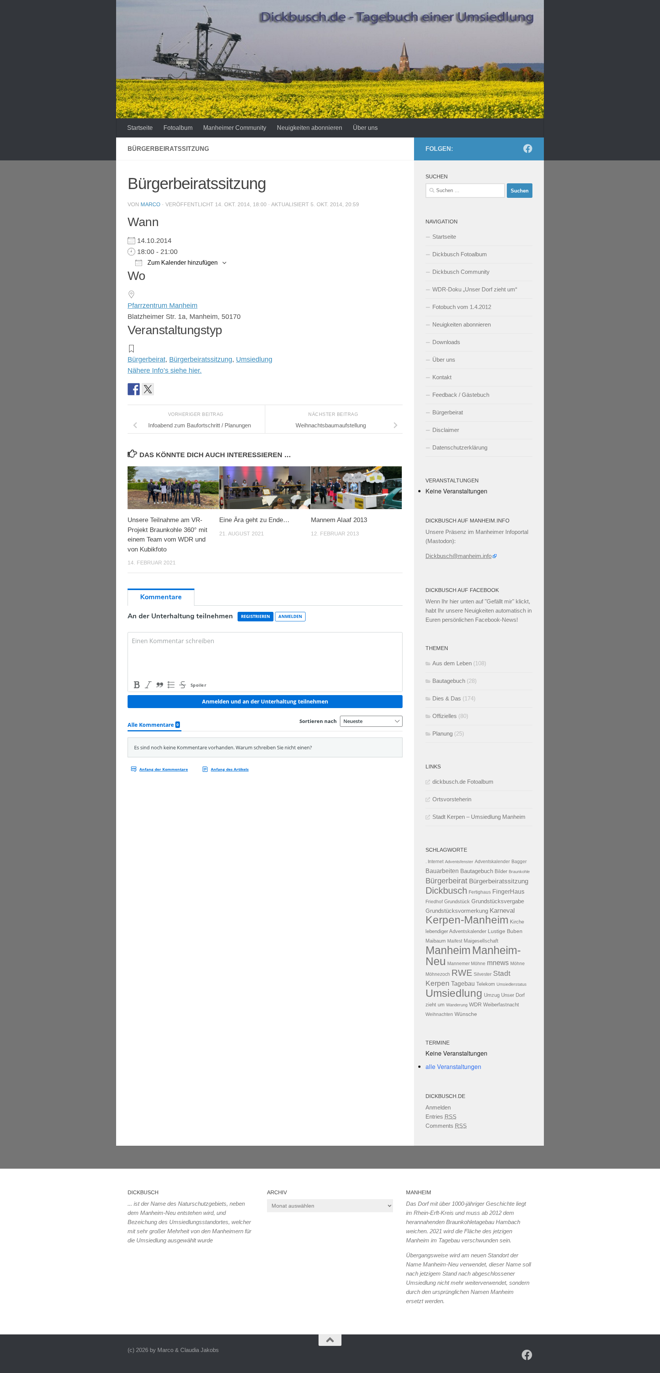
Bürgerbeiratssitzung (200, 359)
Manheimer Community (234, 128)
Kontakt (441, 377)
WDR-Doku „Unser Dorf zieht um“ (474, 289)
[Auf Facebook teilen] (134, 389)
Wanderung (456, 1005)
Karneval (502, 910)
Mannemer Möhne (466, 963)
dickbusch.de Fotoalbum (462, 781)
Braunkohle (519, 871)
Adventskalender (492, 861)
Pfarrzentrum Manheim (162, 305)
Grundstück (457, 901)
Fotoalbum (177, 128)
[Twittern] (148, 389)
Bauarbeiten (442, 870)
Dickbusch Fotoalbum (459, 254)
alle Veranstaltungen (453, 1066)
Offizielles (444, 716)
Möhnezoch (437, 974)
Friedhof (434, 901)
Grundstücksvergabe (497, 901)
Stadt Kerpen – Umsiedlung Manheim (479, 816)
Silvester (483, 974)
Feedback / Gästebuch (460, 394)
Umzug (492, 995)
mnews (498, 963)
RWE (461, 973)
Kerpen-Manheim (466, 920)
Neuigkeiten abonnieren (309, 128)
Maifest (454, 941)
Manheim (448, 950)
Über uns (365, 128)
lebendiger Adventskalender (455, 931)
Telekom (485, 984)
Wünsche (466, 1014)
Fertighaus (480, 892)
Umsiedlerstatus (512, 984)
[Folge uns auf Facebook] (527, 148)
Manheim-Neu (473, 955)
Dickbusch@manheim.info (458, 556)
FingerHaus (508, 891)
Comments (446, 1125)
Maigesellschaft (481, 941)
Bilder (501, 871)
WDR (475, 1004)
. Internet (434, 861)
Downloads (446, 342)
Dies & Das (446, 698)
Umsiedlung (254, 359)
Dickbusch (446, 890)
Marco (150, 204)
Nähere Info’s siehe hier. (165, 370)
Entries (440, 1116)
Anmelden (438, 1107)
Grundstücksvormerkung (456, 910)
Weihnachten (439, 1014)
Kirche (517, 922)
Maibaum (435, 941)
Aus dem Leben (452, 663)
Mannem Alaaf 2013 (339, 520)
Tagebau (463, 983)
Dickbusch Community (461, 271)
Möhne (517, 963)
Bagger (519, 861)
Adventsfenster (459, 861)
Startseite (140, 128)
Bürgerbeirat (146, 359)
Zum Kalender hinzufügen (182, 262)
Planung (442, 733)
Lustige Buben (505, 931)
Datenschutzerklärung (459, 447)
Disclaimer (445, 430)
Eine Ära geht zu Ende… (254, 520)
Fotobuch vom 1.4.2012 (461, 307)
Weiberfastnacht (501, 1005)
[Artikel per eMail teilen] (162, 389)
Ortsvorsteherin (451, 799)
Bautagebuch (448, 681)
